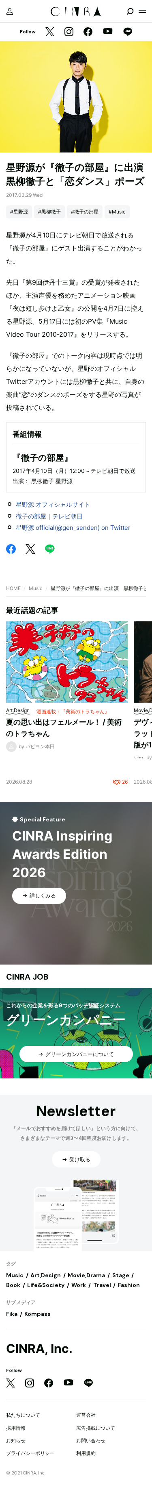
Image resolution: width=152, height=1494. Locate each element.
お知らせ (16, 1440)
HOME (13, 588)
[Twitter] (49, 32)
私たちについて (23, 1415)
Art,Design (45, 1275)
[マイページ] (10, 11)
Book (13, 1285)
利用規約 (86, 1453)
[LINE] (127, 32)
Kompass (37, 1314)
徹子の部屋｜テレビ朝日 (49, 516)
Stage (120, 1275)
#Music (117, 212)
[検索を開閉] (130, 11)
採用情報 (16, 1428)
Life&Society (45, 1285)
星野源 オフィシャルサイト (53, 504)
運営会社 (86, 1415)
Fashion (129, 1285)
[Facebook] (87, 32)
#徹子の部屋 (84, 212)
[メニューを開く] (142, 11)
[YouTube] (108, 32)
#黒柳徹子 (49, 212)
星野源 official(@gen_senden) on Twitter (73, 527)
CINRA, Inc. (39, 1349)
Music (36, 588)
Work (78, 1285)
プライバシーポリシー (30, 1453)
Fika (11, 1314)
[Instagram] (68, 32)
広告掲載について (95, 1428)
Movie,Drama (86, 1275)
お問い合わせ (90, 1440)
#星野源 (19, 212)
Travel (102, 1285)
